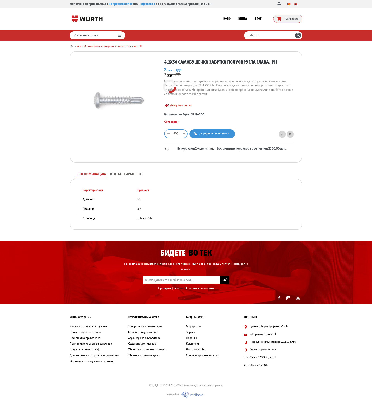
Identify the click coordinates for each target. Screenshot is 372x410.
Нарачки (191, 338)
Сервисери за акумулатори (144, 338)
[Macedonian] (289, 4)
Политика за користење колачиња (91, 343)
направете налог (120, 4)
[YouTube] (297, 298)
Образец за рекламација (143, 355)
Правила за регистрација (85, 332)
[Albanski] (295, 4)
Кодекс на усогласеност (142, 343)
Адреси (190, 332)
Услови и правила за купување (88, 326)
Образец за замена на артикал (147, 349)
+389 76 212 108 (258, 365)
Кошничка (192, 343)
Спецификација (92, 174)
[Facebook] (279, 298)
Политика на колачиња (199, 288)
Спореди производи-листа (202, 355)
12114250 (197, 114)
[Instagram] (288, 298)
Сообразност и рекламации (145, 326)
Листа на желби (195, 349)
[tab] (92, 174)
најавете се (147, 4)
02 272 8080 (288, 341)
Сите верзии (171, 121)
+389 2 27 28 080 (257, 357)
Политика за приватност (85, 338)
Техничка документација (143, 332)
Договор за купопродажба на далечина (94, 355)
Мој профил (193, 326)
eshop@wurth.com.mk (263, 334)
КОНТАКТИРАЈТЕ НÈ (126, 174)
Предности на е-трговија (85, 349)
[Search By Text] (298, 35)
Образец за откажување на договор (92, 361)
